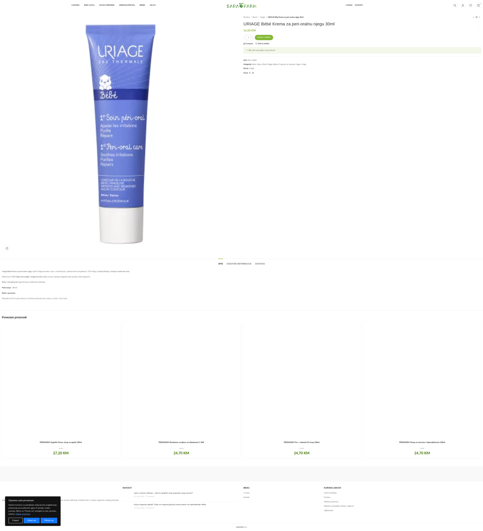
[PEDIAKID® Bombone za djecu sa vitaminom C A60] (181, 381)
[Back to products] (476, 17)
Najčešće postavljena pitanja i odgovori (339, 506)
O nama (246, 493)
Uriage (262, 17)
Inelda (61, 448)
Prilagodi (15, 520)
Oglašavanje (328, 510)
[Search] (455, 5)
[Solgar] (35, 474)
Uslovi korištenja (330, 493)
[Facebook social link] (249, 73)
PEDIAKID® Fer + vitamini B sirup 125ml (301, 442)
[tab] (220, 262)
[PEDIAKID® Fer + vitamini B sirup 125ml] (302, 381)
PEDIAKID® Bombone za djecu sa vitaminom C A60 (181, 442)
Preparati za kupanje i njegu (289, 64)
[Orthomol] (104, 474)
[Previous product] (473, 17)
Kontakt (246, 497)
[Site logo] (241, 5)
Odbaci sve (31, 520)
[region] (33, 511)
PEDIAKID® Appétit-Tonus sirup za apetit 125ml (61, 442)
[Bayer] (241, 474)
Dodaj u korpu (264, 37)
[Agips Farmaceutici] (447, 474)
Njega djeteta (273, 64)
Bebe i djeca (257, 64)
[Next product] (479, 17)
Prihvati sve (48, 520)
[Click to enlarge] (7, 248)
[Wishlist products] (471, 5)
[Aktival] (379, 474)
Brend (255, 17)
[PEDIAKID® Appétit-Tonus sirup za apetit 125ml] (61, 381)
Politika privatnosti (23, 514)
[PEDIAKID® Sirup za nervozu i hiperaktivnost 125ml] (422, 381)
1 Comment (150, 496)
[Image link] (16, 492)
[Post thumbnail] (127, 495)
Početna (246, 17)
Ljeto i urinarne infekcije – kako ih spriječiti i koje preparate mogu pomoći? (163, 493)
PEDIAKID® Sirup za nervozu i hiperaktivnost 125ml (422, 442)
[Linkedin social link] (252, 73)
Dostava (327, 497)
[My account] (463, 5)
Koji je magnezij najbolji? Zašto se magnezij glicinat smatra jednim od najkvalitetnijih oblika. (170, 504)
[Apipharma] (310, 474)
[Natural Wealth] (172, 474)
